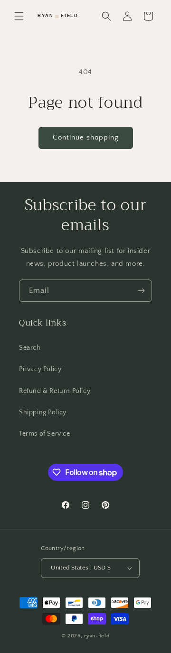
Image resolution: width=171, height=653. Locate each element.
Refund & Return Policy (54, 391)
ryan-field (96, 636)
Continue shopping (86, 137)
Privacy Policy (40, 369)
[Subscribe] (141, 291)
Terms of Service (44, 434)
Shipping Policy (42, 412)
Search (30, 348)
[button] (19, 16)
